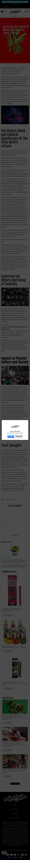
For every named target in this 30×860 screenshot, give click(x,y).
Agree (10, 436)
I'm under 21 (19, 436)
